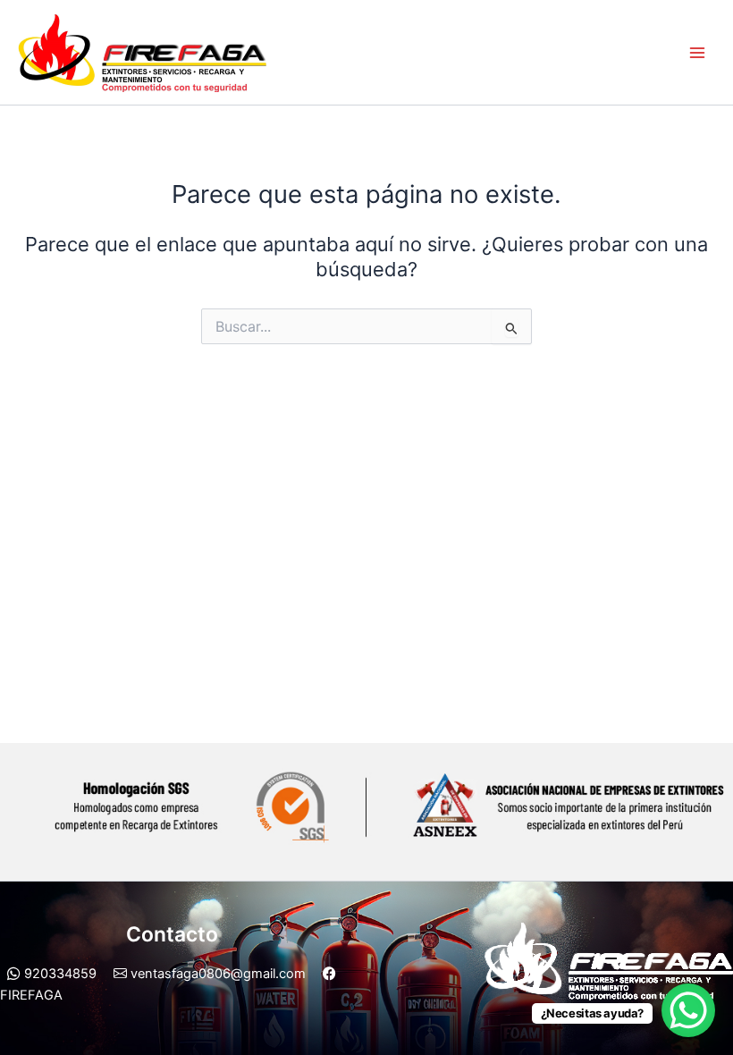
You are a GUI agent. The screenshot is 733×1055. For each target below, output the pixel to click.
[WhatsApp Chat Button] (688, 1010)
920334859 (59, 974)
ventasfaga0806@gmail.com (216, 974)
